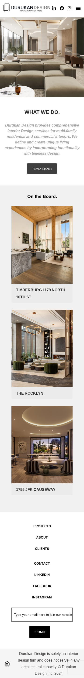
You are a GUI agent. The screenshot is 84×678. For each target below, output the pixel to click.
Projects (42, 526)
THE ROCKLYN (29, 393)
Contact (42, 563)
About (42, 537)
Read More (42, 168)
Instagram (42, 597)
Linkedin (42, 575)
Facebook (42, 586)
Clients (42, 549)
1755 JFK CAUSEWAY (36, 490)
